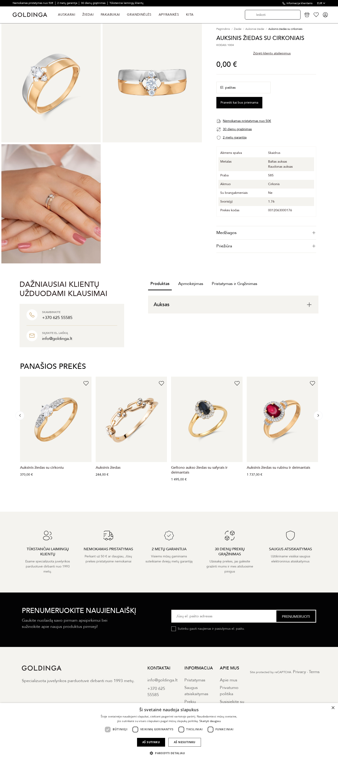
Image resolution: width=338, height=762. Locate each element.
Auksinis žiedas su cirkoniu (42, 467)
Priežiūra (224, 246)
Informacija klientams (299, 3)
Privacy (299, 672)
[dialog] (169, 732)
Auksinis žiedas (108, 467)
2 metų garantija (67, 3)
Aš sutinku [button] (151, 742)
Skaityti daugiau (210, 721)
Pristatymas (194, 680)
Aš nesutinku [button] (184, 742)
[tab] (266, 233)
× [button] (333, 708)
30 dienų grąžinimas (93, 3)
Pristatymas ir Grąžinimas (234, 284)
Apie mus (228, 680)
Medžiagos (226, 233)
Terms (314, 672)
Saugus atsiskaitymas (196, 691)
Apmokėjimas (190, 284)
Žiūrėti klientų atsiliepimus (272, 53)
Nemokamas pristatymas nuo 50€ (33, 3)
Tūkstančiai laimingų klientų (126, 3)
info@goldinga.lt (162, 680)
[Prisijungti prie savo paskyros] (325, 14)
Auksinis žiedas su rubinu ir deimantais (278, 467)
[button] (169, 753)
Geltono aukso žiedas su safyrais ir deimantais (199, 470)
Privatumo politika (229, 691)
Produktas (159, 284)
